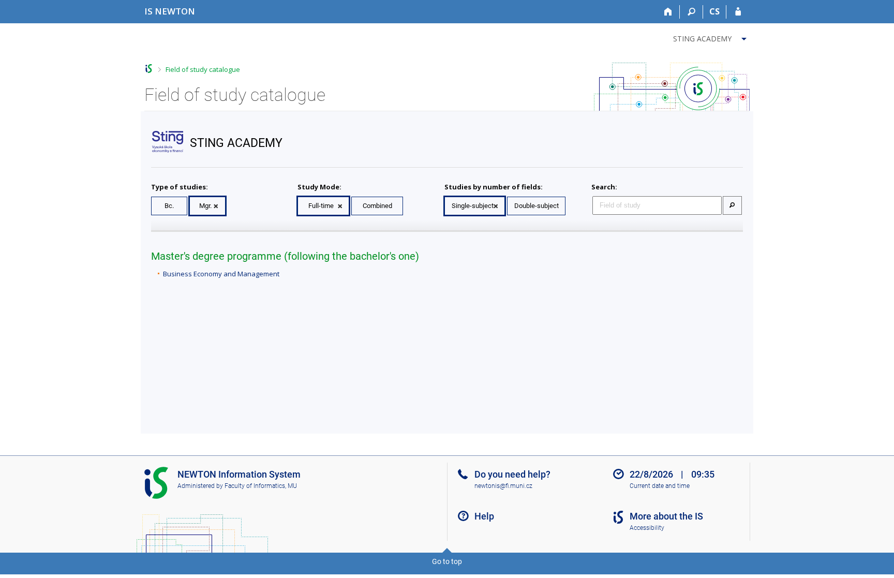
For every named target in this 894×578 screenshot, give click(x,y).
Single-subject (473, 206)
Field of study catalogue (203, 69)
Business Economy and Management (221, 273)
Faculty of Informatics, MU (261, 486)
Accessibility (647, 527)
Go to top (447, 561)
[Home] (668, 12)
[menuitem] (711, 36)
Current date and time (660, 486)
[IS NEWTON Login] (738, 12)
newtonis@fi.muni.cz (503, 486)
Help (484, 516)
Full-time (321, 206)
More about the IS (666, 516)
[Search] (691, 12)
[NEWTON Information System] (148, 68)
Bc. (169, 206)
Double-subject (536, 206)
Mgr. (205, 206)
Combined (377, 206)
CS (714, 11)
